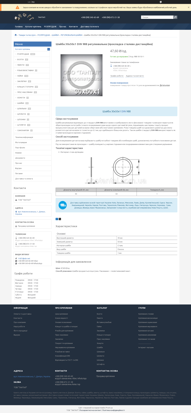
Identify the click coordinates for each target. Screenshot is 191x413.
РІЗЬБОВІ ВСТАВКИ (25, 70)
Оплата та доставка (22, 314)
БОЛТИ (20, 59)
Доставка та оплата (90, 26)
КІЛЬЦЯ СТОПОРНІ (25, 87)
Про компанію (20, 322)
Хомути (100, 343)
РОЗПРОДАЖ (50, 26)
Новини (18, 153)
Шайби (100, 347)
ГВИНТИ (20, 65)
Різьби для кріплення (64, 331)
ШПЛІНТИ (21, 114)
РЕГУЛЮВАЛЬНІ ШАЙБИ (71, 35)
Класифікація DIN (62, 356)
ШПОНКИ (21, 119)
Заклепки (59, 339)
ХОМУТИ (21, 98)
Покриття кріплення (64, 343)
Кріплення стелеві (146, 314)
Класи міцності (61, 318)
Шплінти (100, 356)
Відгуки (18, 168)
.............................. (144, 343)
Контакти (73, 26)
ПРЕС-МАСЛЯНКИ (24, 92)
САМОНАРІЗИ (23, 130)
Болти (99, 314)
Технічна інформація (24, 137)
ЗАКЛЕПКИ (22, 81)
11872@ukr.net (24, 258)
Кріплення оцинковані (147, 322)
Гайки (99, 326)
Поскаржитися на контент (90, 410)
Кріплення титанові (146, 339)
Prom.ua (109, 408)
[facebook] (57, 219)
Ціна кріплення (61, 314)
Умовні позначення (63, 322)
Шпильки (101, 352)
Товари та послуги (27, 35)
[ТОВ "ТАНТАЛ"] (24, 17)
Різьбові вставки (62, 352)
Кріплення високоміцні (148, 318)
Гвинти (100, 318)
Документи (20, 158)
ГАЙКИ (20, 76)
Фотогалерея (21, 142)
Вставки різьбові (104, 322)
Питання (19, 173)
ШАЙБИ (55, 35)
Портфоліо (20, 148)
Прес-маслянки (61, 335)
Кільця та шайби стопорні (66, 326)
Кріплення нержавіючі (147, 326)
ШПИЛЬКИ (21, 109)
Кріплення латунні (146, 331)
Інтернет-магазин (146, 347)
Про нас (62, 26)
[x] (60, 219)
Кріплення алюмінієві (147, 335)
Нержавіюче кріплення (65, 347)
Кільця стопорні (104, 335)
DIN (123, 111)
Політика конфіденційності (113, 410)
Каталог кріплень (33, 26)
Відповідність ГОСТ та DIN (66, 360)
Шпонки (100, 360)
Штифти (100, 364)
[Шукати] (175, 17)
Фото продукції (20, 331)
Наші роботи (19, 326)
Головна (19, 26)
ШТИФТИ (21, 125)
